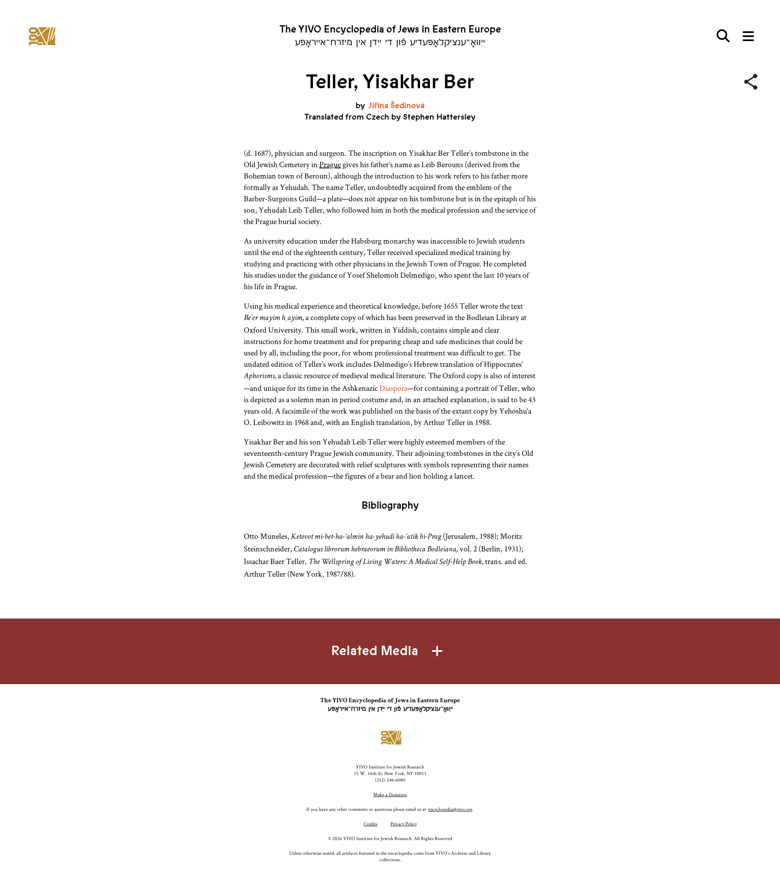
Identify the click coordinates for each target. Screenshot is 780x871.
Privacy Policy (403, 824)
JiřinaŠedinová (396, 105)
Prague (330, 164)
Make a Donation (390, 794)
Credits (370, 824)
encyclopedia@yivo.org (450, 809)
